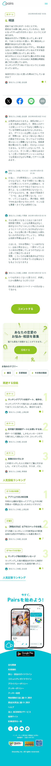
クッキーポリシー (16, 688)
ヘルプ (11, 707)
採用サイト (13, 717)
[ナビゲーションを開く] (45, 3)
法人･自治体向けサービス (19, 712)
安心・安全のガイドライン (20, 674)
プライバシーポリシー (18, 684)
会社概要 (12, 665)
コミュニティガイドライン (20, 679)
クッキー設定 (14, 693)
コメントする (25, 308)
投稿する (25, 350)
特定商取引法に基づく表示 (20, 698)
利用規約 (12, 669)
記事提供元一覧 (15, 721)
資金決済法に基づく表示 (19, 702)
